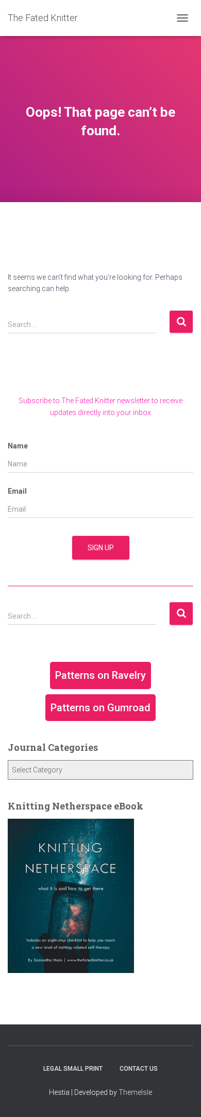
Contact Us (139, 1068)
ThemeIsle (135, 1092)
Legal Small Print (73, 1068)
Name (18, 446)
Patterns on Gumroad (100, 707)
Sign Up (101, 548)
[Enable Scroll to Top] (180, 1096)
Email (17, 491)
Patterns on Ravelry (100, 675)
